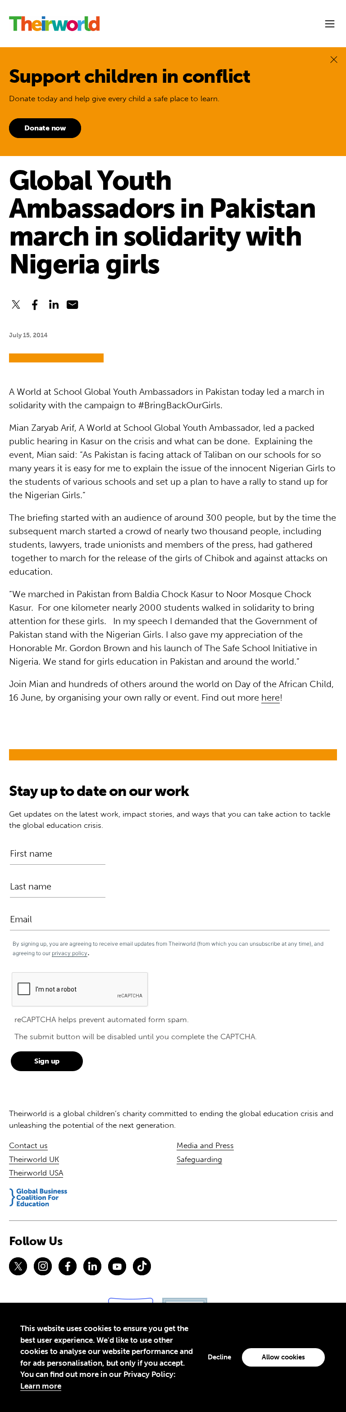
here (270, 697)
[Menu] (330, 24)
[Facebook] (68, 1266)
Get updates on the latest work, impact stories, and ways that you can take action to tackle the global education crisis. (169, 819)
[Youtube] (117, 1266)
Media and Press (205, 1145)
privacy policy (69, 953)
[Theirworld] (54, 23)
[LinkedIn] (92, 1266)
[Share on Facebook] (34, 304)
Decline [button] (219, 1357)
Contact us (28, 1145)
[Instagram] (43, 1266)
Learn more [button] (40, 1385)
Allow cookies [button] (283, 1357)
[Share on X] (16, 304)
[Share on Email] (72, 304)
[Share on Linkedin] (53, 304)
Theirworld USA (36, 1172)
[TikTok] (142, 1266)
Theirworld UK (34, 1159)
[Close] (333, 59)
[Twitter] (18, 1266)
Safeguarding (199, 1159)
